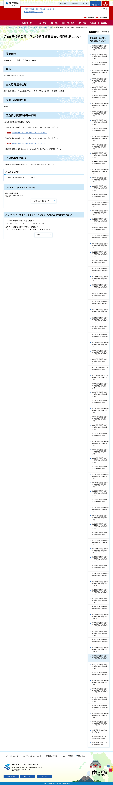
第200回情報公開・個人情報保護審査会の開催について (100, 551)
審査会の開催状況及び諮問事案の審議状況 (100, 743)
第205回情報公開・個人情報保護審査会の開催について (100, 468)
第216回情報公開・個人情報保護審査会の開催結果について (100, 287)
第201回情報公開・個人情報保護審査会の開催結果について (100, 526)
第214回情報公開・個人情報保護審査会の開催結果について (100, 320)
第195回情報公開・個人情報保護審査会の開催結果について (100, 600)
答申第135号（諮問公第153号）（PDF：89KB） (29, 144)
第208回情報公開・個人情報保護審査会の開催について (100, 419)
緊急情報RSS (102, 17)
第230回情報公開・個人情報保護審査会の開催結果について (100, 56)
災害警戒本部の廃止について (33, 12)
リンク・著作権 (68, 756)
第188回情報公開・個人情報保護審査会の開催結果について (100, 658)
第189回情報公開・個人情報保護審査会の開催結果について (100, 649)
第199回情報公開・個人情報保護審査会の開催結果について (100, 559)
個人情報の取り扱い (51, 756)
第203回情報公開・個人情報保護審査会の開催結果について (100, 493)
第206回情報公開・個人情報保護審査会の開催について (100, 452)
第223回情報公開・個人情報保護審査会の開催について (100, 180)
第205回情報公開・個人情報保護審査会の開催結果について (100, 460)
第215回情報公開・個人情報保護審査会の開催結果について (100, 303)
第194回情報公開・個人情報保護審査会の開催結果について (100, 608)
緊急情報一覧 (90, 17)
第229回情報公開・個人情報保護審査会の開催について (100, 81)
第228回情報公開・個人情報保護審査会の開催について (100, 97)
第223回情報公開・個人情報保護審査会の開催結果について (100, 171)
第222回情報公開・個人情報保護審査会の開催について (100, 196)
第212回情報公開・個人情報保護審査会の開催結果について (100, 353)
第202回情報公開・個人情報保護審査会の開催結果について (100, 509)
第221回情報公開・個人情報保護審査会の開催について (100, 213)
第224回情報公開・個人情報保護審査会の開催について (100, 163)
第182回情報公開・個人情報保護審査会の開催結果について (100, 707)
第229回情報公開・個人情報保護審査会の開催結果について (100, 72)
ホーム (5, 28)
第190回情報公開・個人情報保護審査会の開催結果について (100, 641)
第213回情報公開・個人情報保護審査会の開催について (100, 344)
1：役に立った (12, 223)
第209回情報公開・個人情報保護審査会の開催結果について (100, 394)
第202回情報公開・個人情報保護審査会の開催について (100, 518)
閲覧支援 (84, 3)
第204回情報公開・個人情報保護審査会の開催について (100, 485)
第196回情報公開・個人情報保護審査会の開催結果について (100, 592)
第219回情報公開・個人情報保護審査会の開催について (100, 246)
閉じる (105, 9)
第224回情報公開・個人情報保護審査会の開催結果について (100, 155)
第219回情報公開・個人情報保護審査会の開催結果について (100, 237)
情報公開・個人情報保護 (22, 28)
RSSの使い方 (81, 756)
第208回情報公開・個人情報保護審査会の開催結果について (100, 410)
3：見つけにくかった (42, 229)
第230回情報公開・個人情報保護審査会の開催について (100, 64)
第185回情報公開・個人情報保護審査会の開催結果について (100, 682)
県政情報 (11, 28)
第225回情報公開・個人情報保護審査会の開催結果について (100, 138)
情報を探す (95, 5)
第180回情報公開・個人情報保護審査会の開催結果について (100, 724)
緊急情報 (105, 5)
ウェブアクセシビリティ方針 (32, 756)
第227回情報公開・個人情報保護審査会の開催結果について (100, 105)
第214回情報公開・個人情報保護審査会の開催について (100, 328)
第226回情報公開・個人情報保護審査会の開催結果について (100, 122)
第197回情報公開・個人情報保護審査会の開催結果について (100, 584)
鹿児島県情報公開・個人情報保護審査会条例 (100, 737)
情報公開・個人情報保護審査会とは (100, 731)
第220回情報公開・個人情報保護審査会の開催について (100, 229)
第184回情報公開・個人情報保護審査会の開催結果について (100, 691)
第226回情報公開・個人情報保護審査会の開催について (100, 130)
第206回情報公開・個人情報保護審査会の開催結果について (100, 443)
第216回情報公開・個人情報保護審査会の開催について (100, 295)
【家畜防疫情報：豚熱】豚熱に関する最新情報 (39, 9)
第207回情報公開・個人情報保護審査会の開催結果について (100, 427)
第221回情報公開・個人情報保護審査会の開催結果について (100, 204)
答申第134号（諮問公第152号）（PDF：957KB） (29, 133)
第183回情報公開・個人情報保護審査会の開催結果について (100, 699)
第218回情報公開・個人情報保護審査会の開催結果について (100, 254)
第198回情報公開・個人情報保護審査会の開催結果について (100, 575)
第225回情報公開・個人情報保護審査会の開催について (100, 147)
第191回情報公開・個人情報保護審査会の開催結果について (100, 633)
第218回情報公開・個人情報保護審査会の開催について (100, 262)
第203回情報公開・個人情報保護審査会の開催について (100, 501)
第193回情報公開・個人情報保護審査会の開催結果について (100, 616)
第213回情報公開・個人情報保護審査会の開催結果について (100, 336)
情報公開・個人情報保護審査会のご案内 (41, 28)
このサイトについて (11, 756)
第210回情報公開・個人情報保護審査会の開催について (100, 386)
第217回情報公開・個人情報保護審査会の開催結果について (100, 270)
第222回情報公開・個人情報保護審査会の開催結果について (100, 188)
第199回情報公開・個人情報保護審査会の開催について (100, 567)
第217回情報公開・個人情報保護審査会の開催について (100, 278)
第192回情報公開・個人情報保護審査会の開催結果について (100, 625)
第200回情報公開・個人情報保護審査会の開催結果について (100, 542)
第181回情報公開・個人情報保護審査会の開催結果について (100, 715)
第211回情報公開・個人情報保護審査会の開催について (100, 369)
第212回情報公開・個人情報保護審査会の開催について (100, 361)
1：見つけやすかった (14, 229)
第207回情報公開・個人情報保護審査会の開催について (100, 435)
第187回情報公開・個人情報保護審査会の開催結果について (100, 666)
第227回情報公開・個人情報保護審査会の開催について (100, 114)
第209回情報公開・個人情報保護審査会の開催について (100, 402)
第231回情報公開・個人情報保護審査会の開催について (100, 48)
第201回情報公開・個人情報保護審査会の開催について (100, 534)
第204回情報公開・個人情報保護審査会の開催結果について (100, 476)
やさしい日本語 (74, 3)
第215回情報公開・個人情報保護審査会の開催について (100, 312)
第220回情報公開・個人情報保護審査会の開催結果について (100, 221)
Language (63, 3)
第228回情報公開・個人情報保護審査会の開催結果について (100, 89)
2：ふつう (24, 223)
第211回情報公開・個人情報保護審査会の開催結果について (100, 377)
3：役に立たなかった (37, 223)
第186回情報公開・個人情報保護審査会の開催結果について (100, 674)
